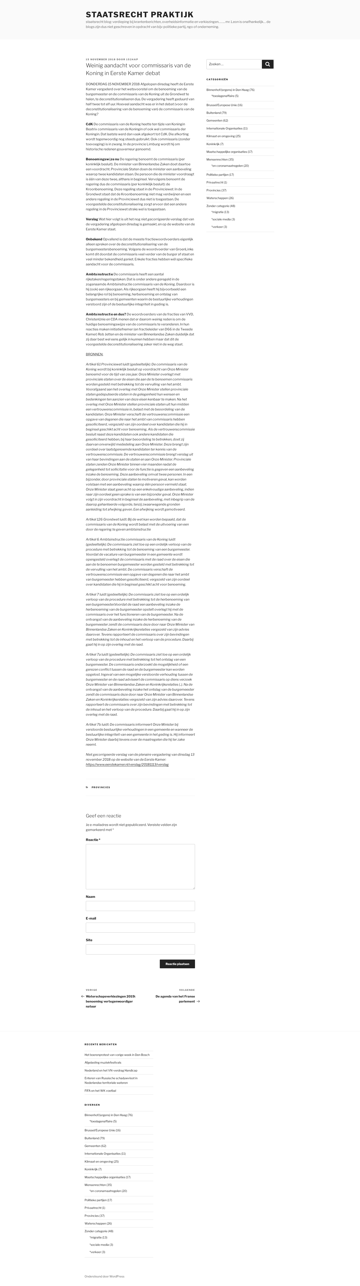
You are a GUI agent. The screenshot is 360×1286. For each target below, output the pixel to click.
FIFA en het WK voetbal (100, 1090)
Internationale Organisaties (224, 128)
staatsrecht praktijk (140, 14)
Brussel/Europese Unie (221, 105)
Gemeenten (214, 120)
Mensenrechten (217, 159)
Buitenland (213, 112)
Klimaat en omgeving (220, 136)
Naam (90, 897)
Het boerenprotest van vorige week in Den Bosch (117, 1054)
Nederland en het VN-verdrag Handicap (111, 1070)
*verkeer (217, 226)
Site (89, 940)
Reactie (93, 840)
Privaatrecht (214, 182)
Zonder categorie (217, 206)
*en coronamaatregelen (227, 165)
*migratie (217, 212)
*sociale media (221, 219)
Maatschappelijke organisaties (226, 151)
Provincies (101, 787)
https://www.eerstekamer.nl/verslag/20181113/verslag (127, 765)
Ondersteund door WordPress (104, 1276)
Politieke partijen (217, 174)
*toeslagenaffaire (222, 96)
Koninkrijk (213, 144)
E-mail (91, 918)
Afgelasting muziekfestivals (103, 1062)
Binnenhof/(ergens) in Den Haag (227, 90)
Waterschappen (217, 198)
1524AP (132, 59)
